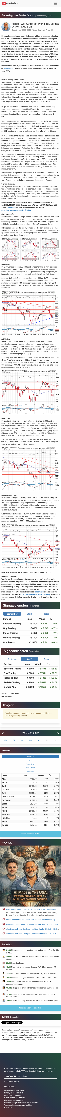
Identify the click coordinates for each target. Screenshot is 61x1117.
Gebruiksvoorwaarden (12, 1095)
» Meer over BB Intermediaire (15, 1076)
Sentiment (30, 771)
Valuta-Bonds (30, 767)
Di (14, 740)
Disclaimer (8, 1107)
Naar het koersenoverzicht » (30, 833)
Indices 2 (31, 760)
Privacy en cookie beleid (13, 1092)
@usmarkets (14, 1017)
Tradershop (8, 68)
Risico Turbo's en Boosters (14, 1097)
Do (30, 740)
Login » (24, 715)
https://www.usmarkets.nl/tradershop (16, 210)
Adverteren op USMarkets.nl (15, 1090)
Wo (22, 740)
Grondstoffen (30, 764)
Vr (39, 740)
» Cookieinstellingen (12, 1081)
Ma (5, 740)
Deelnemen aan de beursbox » (31, 1008)
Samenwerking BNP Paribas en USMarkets (21, 1102)
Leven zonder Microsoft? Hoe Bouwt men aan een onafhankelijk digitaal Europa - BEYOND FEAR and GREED (30, 920)
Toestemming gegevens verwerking (18, 1105)
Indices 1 (30, 757)
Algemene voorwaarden (13, 1100)
